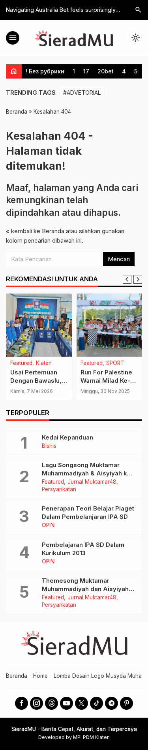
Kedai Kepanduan (67, 437)
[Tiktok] (96, 703)
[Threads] (51, 703)
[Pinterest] (126, 703)
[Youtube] (66, 703)
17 (86, 71)
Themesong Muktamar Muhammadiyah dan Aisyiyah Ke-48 (85, 589)
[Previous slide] (127, 279)
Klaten (44, 363)
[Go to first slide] (137, 279)
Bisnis (49, 446)
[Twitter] (81, 703)
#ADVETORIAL (82, 92)
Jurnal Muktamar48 (91, 482)
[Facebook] (21, 703)
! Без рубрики (45, 71)
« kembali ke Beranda (35, 231)
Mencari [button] (119, 259)
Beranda (16, 676)
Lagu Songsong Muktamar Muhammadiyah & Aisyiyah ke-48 (88, 473)
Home (40, 676)
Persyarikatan (59, 489)
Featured (21, 363)
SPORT (115, 363)
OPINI (49, 525)
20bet (105, 71)
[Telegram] (111, 703)
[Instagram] (36, 703)
